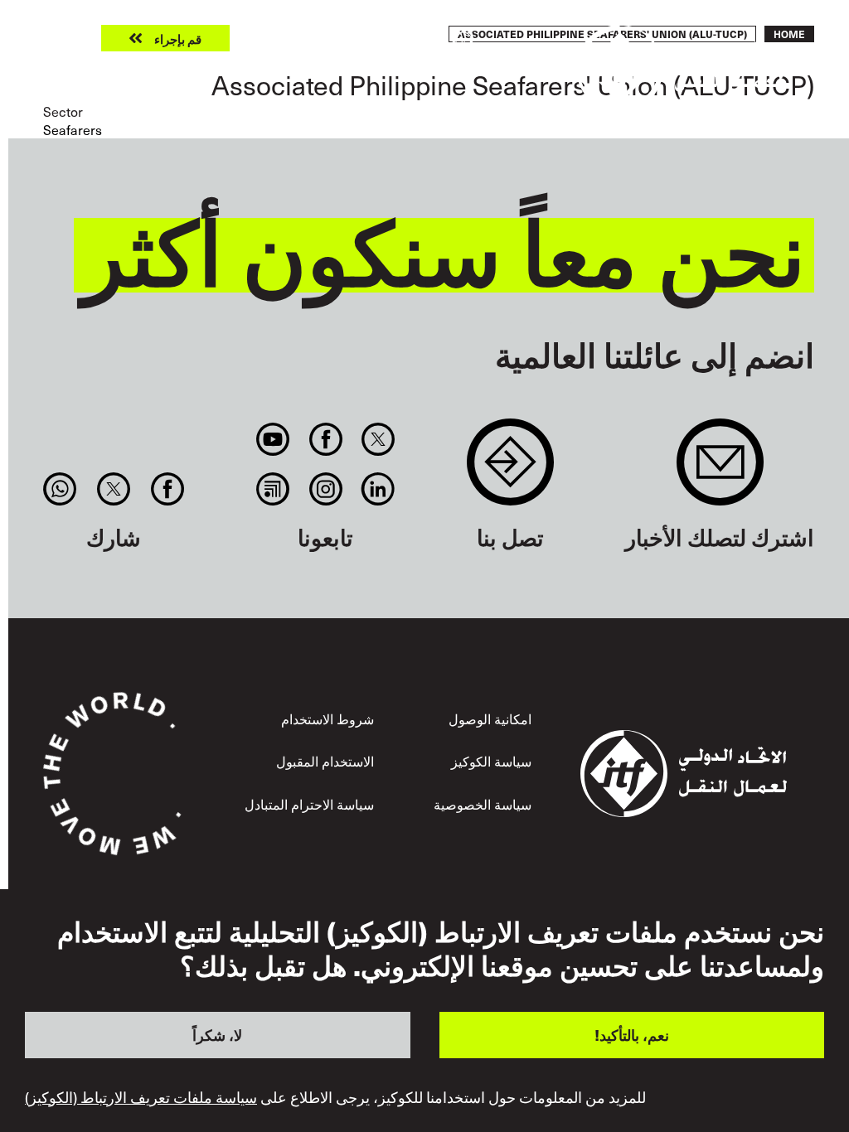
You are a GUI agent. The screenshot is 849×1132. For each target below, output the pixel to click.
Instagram (325, 489)
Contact (510, 470)
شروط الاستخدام (327, 718)
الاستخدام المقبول (325, 761)
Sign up (720, 470)
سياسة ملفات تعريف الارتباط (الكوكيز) (141, 1097)
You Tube (273, 439)
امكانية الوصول (490, 718)
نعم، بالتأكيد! (631, 1034)
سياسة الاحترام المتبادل (309, 804)
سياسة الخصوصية (482, 804)
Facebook (325, 439)
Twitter (377, 439)
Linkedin (377, 489)
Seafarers (72, 129)
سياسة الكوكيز (491, 761)
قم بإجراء (177, 38)
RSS (273, 489)
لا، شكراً (217, 1034)
